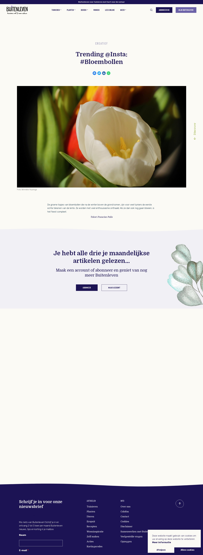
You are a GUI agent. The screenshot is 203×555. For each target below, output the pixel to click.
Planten (91, 511)
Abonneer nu (164, 10)
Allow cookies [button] (187, 550)
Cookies (125, 521)
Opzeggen (126, 541)
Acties (90, 541)
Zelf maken (93, 536)
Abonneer (87, 287)
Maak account (114, 287)
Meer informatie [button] (161, 542)
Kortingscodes (94, 546)
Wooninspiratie (95, 531)
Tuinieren (92, 506)
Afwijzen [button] (161, 550)
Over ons (125, 506)
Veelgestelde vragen (132, 536)
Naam (22, 535)
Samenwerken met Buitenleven (138, 531)
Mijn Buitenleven (186, 10)
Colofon (125, 511)
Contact (125, 516)
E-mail (23, 550)
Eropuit (91, 521)
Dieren (90, 516)
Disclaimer (126, 526)
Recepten (92, 526)
